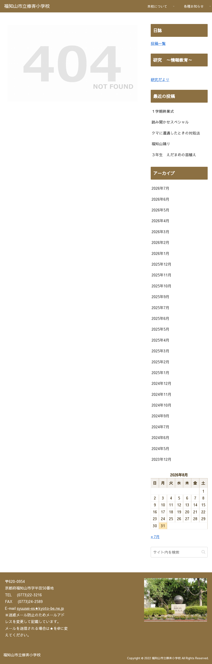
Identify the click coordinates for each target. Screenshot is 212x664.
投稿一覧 (158, 43)
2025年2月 (160, 361)
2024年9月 (160, 415)
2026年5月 (160, 210)
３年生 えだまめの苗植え (174, 154)
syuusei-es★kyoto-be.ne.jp (40, 608)
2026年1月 (160, 253)
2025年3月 (160, 350)
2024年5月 (160, 448)
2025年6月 (160, 318)
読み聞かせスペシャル (170, 122)
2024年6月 (160, 437)
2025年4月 (160, 340)
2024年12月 (161, 383)
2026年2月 (160, 242)
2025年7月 (160, 307)
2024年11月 (161, 394)
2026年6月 (160, 199)
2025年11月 (161, 274)
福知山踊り (161, 143)
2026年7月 (160, 188)
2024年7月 (160, 426)
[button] (203, 552)
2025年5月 (160, 329)
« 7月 (155, 536)
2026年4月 (160, 220)
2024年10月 (161, 405)
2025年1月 (160, 372)
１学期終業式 (163, 111)
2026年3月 (160, 231)
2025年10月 (161, 285)
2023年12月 (161, 459)
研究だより (160, 79)
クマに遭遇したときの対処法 (176, 133)
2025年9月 (160, 296)
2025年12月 (161, 264)
